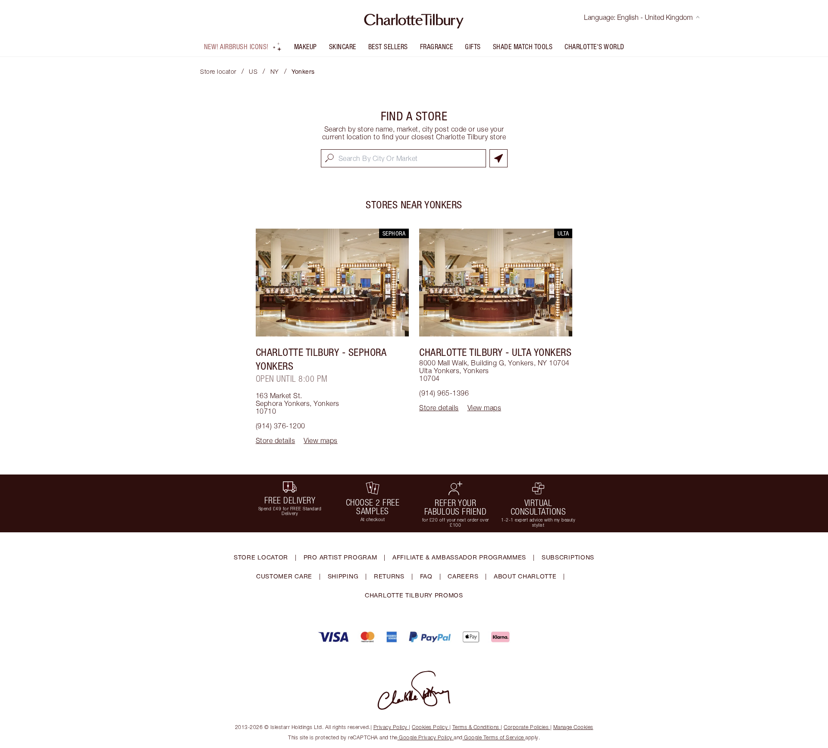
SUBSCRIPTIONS (568, 557)
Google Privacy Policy (426, 737)
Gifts (473, 46)
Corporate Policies (526, 727)
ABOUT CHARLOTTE (525, 576)
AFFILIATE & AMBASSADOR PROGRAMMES (459, 557)
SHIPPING (343, 576)
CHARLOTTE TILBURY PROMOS (414, 595)
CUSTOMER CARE (284, 576)
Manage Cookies (573, 727)
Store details (275, 440)
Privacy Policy (390, 727)
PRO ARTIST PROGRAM (340, 557)
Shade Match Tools (523, 46)
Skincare (342, 46)
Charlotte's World (594, 46)
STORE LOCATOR (261, 557)
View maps (321, 440)
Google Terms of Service (494, 737)
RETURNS (389, 576)
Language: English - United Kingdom (638, 17)
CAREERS (463, 576)
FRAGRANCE (436, 46)
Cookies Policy (430, 727)
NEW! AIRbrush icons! (236, 46)
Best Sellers (388, 46)
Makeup (305, 46)
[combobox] (403, 158)
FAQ (426, 576)
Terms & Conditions (475, 727)
